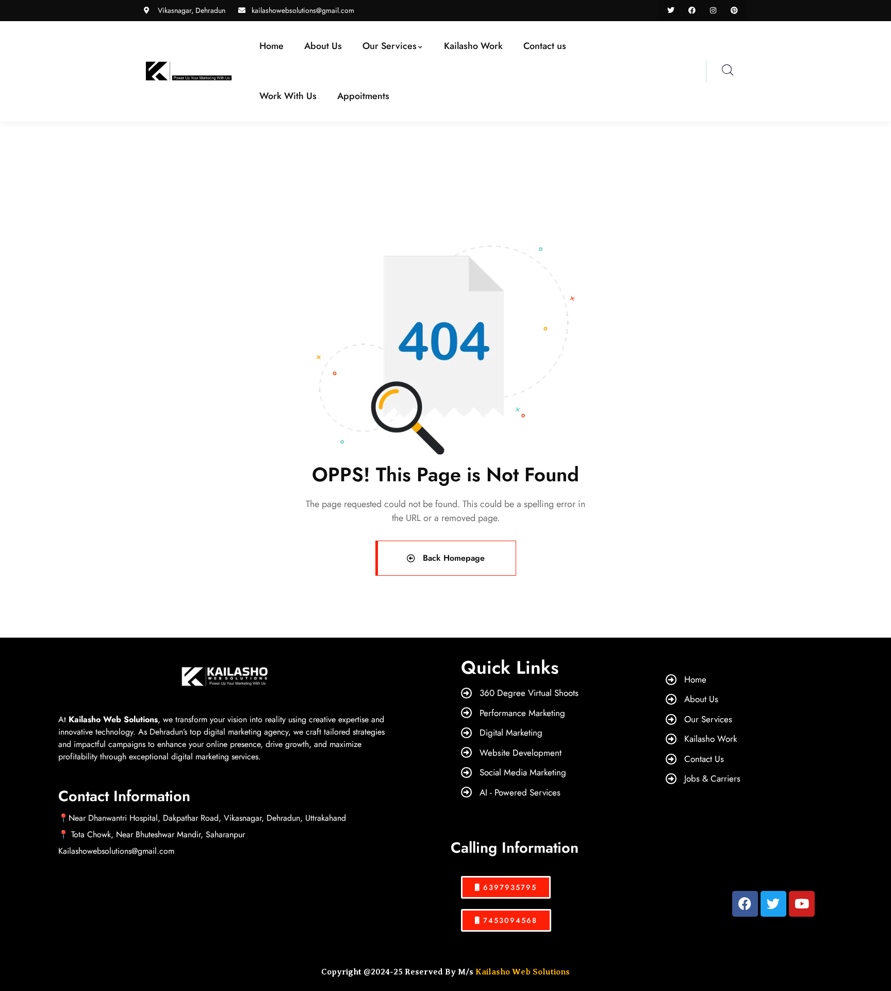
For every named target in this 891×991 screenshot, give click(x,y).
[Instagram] (713, 11)
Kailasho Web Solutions (522, 972)
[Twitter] (671, 11)
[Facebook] (692, 11)
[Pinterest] (734, 11)
